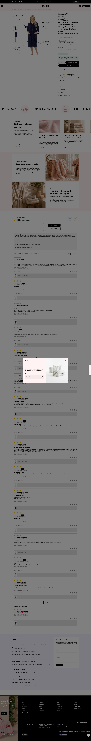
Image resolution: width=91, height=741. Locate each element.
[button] (90, 370)
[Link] (26, 360)
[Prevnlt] (42, 377)
